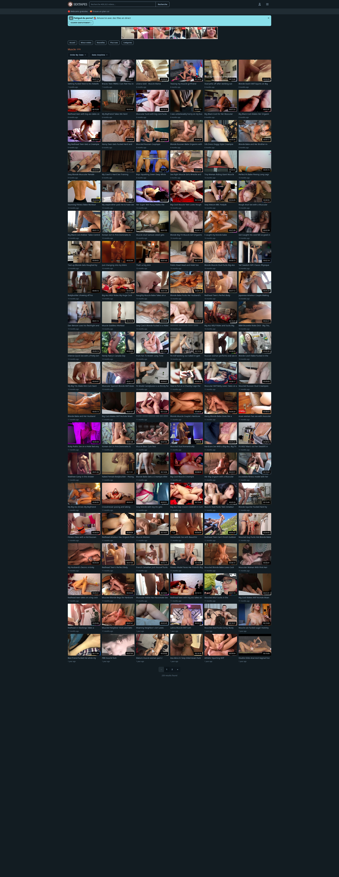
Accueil (72, 42)
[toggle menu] (253, 4)
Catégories (127, 42)
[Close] (268, 18)
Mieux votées (86, 42)
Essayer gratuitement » (81, 23)
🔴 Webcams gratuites (78, 11)
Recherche (162, 4)
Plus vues (114, 42)
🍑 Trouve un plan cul (99, 11)
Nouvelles (101, 42)
